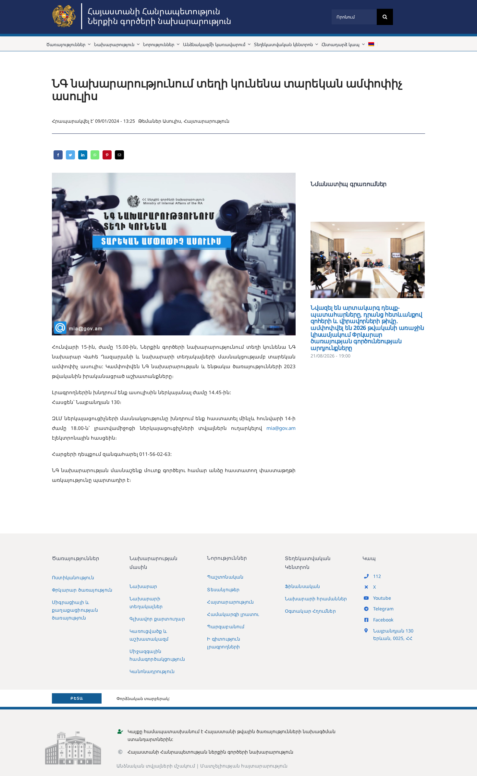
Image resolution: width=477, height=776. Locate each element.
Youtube (382, 598)
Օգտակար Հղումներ (310, 611)
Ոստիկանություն (73, 577)
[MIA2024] (65, 5)
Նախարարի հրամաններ (316, 598)
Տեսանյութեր (223, 589)
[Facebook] (58, 155)
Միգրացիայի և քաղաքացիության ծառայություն (75, 610)
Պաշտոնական (225, 577)
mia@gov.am (281, 428)
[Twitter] (70, 155)
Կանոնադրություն (152, 671)
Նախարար (143, 586)
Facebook (383, 620)
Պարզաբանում (225, 626)
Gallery (377, 260)
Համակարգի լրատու (233, 614)
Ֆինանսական (302, 586)
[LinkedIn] (83, 155)
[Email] (119, 155)
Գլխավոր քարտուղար (157, 619)
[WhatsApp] (95, 155)
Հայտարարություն (206, 121)
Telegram (383, 609)
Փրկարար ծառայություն (82, 590)
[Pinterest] (107, 155)
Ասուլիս (172, 121)
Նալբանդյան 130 (393, 631)
